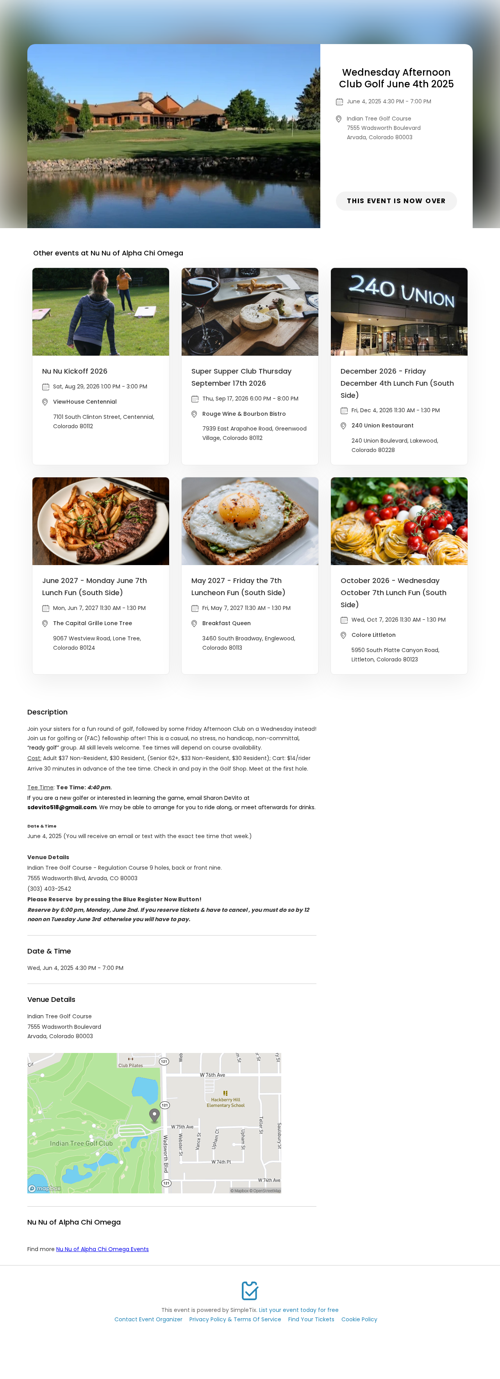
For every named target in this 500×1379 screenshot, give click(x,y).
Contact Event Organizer (148, 1319)
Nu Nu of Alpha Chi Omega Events (102, 1249)
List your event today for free (299, 1310)
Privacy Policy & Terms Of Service (235, 1319)
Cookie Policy (359, 1319)
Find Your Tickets (311, 1319)
